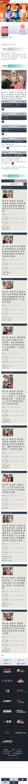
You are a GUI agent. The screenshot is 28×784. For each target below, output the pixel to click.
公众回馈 (22, 663)
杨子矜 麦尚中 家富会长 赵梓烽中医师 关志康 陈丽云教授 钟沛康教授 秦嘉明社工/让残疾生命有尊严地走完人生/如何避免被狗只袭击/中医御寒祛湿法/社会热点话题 (14, 533)
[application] (13, 101)
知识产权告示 (8, 751)
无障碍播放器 (17, 753)
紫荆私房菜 (6, 422)
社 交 (22, 660)
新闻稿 (6, 749)
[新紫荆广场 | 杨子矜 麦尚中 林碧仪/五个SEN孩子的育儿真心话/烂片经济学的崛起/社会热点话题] (8, 478)
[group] (22, 101)
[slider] (12, 101)
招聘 (14, 749)
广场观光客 (6, 420)
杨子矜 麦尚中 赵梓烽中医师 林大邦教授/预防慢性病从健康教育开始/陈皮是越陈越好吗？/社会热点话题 (14, 297)
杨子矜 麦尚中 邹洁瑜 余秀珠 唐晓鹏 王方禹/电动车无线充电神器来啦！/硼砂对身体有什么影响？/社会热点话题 (13, 444)
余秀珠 (8, 167)
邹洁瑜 (11, 169)
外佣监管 (14, 167)
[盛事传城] (20, 721)
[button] (3, 101)
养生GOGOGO (7, 318)
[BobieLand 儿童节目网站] (20, 680)
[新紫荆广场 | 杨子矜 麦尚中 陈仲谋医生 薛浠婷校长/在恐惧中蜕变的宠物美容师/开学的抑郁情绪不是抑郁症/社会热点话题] (8, 239)
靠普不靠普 (6, 272)
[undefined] (15, 1)
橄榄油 (6, 169)
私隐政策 (6, 753)
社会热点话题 (7, 556)
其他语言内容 (13, 755)
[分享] (19, 660)
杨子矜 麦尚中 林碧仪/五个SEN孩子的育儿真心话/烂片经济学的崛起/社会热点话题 (14, 488)
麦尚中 (16, 169)
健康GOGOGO (7, 366)
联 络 (8, 663)
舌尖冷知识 (6, 227)
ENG (18, 1)
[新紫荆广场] (2, 109)
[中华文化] (7, 711)
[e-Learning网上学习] (20, 691)
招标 (20, 749)
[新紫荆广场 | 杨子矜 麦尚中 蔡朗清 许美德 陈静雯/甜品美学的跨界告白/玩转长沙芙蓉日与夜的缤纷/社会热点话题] (8, 617)
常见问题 (19, 751)
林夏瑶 (20, 167)
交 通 (8, 660)
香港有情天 (6, 229)
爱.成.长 (5, 508)
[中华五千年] (7, 741)
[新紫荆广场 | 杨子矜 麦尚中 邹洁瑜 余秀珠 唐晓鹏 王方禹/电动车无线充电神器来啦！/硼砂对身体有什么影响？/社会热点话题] (8, 432)
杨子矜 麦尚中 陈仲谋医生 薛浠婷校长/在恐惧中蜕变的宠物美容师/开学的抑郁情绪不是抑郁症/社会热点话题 (14, 251)
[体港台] (20, 670)
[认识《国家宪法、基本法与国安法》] (20, 711)
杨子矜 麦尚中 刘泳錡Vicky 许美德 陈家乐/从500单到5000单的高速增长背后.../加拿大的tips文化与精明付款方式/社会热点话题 (14, 397)
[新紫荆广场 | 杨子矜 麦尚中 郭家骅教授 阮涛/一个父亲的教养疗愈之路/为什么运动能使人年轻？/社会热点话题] (8, 571)
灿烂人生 (5, 368)
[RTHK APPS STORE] (7, 731)
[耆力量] (7, 721)
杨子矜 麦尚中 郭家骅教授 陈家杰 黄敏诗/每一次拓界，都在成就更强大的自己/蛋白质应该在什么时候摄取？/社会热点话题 (14, 343)
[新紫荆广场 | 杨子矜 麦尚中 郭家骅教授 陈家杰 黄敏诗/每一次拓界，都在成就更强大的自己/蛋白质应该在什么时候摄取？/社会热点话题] (8, 330)
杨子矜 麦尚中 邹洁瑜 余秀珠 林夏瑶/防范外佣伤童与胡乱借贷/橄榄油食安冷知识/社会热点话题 (14, 96)
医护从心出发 (7, 320)
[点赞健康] (7, 680)
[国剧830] (7, 691)
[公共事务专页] (7, 701)
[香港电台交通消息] (5, 660)
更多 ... (3, 655)
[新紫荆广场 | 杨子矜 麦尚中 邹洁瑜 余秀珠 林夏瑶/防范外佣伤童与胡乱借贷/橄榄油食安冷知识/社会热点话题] (8, 194)
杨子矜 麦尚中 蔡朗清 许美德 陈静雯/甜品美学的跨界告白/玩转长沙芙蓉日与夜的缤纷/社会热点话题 (14, 629)
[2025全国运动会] (7, 670)
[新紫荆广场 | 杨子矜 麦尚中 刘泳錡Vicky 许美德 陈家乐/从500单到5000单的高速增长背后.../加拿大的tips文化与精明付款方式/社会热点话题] (8, 381)
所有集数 (4, 34)
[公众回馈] (18, 663)
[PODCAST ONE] (20, 731)
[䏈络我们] (5, 663)
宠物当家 (5, 274)
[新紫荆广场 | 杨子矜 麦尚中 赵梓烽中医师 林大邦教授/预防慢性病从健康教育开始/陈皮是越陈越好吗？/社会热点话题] (8, 285)
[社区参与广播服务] (20, 701)
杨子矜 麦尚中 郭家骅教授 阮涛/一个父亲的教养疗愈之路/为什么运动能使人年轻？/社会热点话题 (14, 583)
